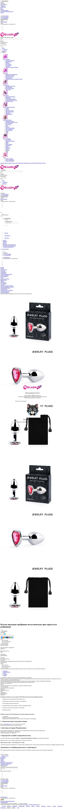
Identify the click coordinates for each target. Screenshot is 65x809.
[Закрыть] (15, 424)
